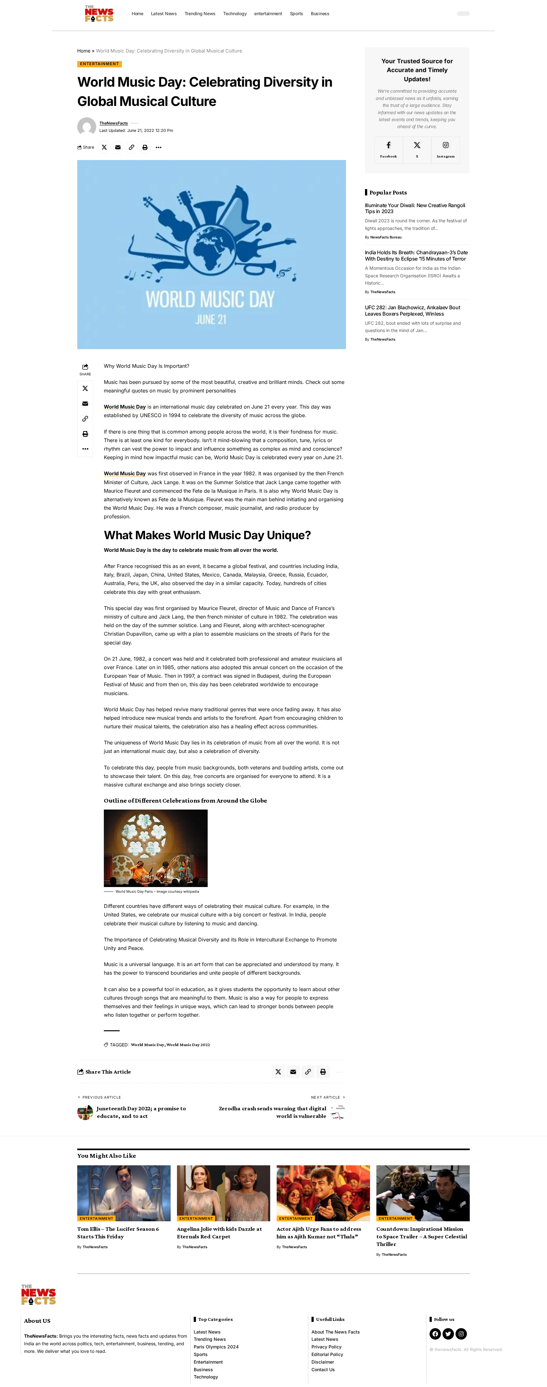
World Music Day (125, 407)
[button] (449, 13)
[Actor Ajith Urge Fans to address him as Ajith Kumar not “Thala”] (323, 1193)
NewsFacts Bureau (386, 237)
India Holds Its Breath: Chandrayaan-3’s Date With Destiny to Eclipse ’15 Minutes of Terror (416, 255)
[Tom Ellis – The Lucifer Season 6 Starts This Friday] (124, 1193)
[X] (417, 150)
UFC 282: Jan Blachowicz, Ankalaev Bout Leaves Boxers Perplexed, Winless (412, 310)
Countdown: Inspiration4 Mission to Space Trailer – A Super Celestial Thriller (421, 1236)
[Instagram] (445, 150)
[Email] (117, 147)
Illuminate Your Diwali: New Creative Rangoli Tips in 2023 (415, 208)
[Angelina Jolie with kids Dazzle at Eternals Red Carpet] (223, 1193)
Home (84, 51)
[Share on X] (104, 147)
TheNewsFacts (113, 123)
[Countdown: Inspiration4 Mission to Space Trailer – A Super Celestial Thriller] (423, 1193)
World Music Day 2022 (188, 1044)
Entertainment (99, 63)
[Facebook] (388, 150)
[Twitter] (448, 1334)
